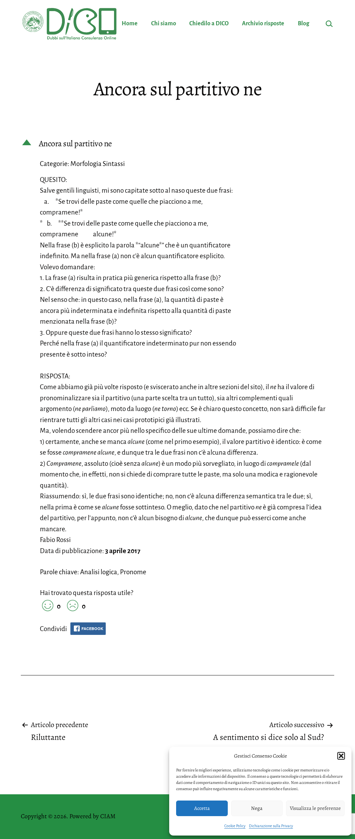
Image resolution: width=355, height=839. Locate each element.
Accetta (202, 808)
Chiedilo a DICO (209, 23)
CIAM (107, 816)
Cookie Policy (234, 826)
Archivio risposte (263, 23)
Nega (256, 808)
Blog (303, 23)
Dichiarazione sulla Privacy (271, 826)
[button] (341, 755)
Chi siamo (163, 23)
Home (130, 23)
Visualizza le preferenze (315, 808)
